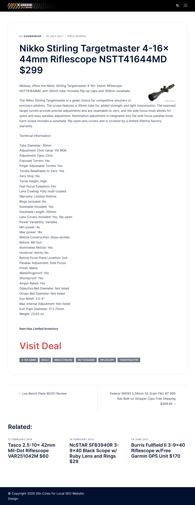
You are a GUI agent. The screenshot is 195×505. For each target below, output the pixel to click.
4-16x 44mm (28, 359)
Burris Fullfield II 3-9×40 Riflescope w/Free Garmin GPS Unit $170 (158, 450)
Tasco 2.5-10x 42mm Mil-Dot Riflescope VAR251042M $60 (31, 450)
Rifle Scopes (77, 36)
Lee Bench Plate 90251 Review (44, 393)
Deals (45, 359)
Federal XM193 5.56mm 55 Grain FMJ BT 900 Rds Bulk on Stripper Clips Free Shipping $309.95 (143, 399)
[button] (177, 5)
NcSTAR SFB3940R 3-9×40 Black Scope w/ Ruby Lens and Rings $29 (94, 453)
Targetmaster (128, 359)
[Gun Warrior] (36, 5)
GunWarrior (32, 36)
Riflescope (107, 359)
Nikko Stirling (63, 359)
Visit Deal (40, 345)
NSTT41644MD (86, 359)
